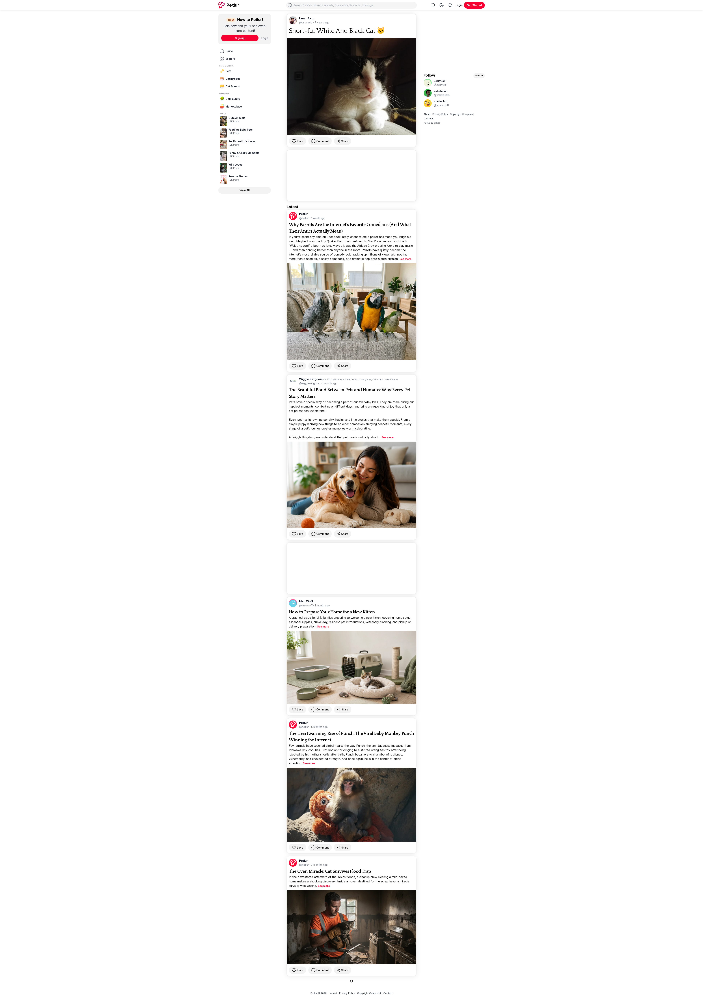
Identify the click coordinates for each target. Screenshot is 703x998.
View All (244, 190)
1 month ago (329, 383)
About (427, 114)
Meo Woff (306, 601)
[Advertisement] (351, 175)
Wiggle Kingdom (311, 379)
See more (405, 258)
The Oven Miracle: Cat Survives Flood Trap (330, 871)
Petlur (303, 214)
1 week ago (318, 218)
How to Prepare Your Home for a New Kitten (332, 612)
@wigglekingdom (310, 383)
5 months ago (319, 726)
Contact (428, 118)
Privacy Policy (440, 114)
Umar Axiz (306, 18)
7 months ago (319, 864)
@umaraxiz (306, 22)
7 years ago (322, 22)
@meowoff (306, 605)
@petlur (304, 218)
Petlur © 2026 (432, 122)
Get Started (474, 5)
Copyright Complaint (462, 114)
